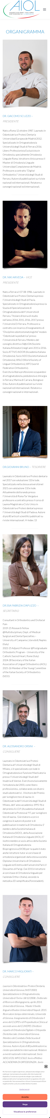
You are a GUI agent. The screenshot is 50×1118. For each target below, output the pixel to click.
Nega (25, 1104)
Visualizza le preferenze (25, 1112)
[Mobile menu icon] (44, 9)
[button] (46, 1066)
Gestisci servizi (24, 1089)
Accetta (25, 1097)
